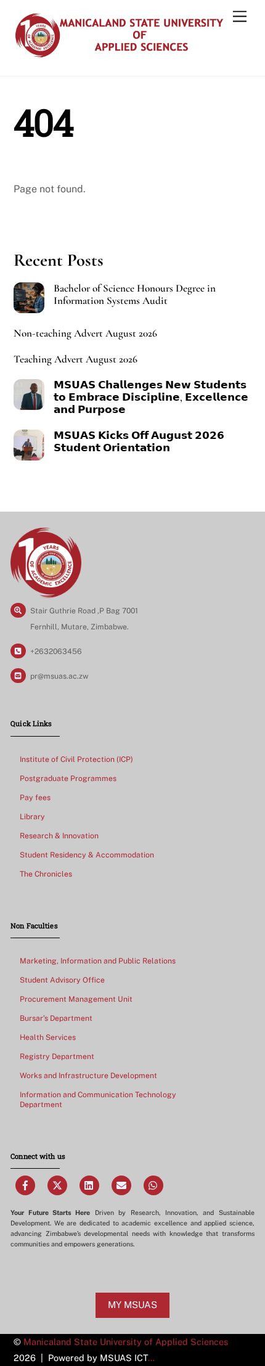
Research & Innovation (59, 835)
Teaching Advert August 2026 (75, 359)
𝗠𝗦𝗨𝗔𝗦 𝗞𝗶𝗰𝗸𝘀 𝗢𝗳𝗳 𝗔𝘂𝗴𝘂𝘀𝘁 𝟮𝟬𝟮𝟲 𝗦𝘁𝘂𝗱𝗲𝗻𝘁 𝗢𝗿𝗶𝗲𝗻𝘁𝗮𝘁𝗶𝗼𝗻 (139, 442)
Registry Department (57, 1056)
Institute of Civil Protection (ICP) (76, 759)
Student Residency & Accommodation (87, 854)
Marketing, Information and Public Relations (98, 960)
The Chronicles (46, 873)
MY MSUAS (132, 1304)
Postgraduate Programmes (68, 778)
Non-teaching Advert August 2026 (85, 333)
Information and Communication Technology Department (98, 1099)
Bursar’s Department (56, 1018)
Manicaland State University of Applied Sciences (125, 1341)
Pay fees (35, 797)
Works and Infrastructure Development (88, 1075)
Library (32, 816)
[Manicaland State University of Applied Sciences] (119, 53)
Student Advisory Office (62, 979)
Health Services (48, 1037)
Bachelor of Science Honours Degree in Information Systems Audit (135, 294)
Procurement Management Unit (76, 999)
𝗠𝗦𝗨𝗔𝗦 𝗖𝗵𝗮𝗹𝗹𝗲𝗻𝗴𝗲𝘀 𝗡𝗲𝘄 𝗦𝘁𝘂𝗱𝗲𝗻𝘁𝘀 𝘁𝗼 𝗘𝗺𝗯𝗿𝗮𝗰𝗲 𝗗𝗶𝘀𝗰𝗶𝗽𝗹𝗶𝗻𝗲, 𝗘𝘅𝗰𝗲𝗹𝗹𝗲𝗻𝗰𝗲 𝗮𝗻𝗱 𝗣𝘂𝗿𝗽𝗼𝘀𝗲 (151, 397)
